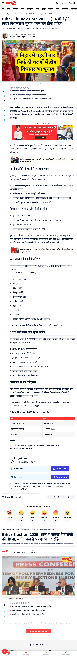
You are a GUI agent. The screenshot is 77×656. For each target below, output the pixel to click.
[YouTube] (36, 644)
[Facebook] (30, 644)
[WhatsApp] (46, 644)
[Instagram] (40, 644)
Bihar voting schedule (17, 448)
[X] (33, 644)
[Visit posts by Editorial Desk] (5, 551)
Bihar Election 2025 (52, 446)
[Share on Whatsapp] (4, 105)
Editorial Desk (16, 550)
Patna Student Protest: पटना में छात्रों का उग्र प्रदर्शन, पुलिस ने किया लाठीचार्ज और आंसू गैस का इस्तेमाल (46, 250)
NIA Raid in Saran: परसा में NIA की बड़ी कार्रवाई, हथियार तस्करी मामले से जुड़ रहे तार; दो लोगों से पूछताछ (46, 160)
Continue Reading (38, 631)
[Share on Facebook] (4, 95)
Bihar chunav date (39, 446)
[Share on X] (4, 100)
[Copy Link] (4, 120)
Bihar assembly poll (25, 446)
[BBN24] (11, 3)
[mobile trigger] (3, 3)
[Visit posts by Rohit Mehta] (5, 36)
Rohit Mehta (15, 34)
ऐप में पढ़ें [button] (71, 3)
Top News (29, 448)
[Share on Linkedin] (4, 110)
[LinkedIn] (43, 644)
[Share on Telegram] (4, 115)
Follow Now (61, 468)
